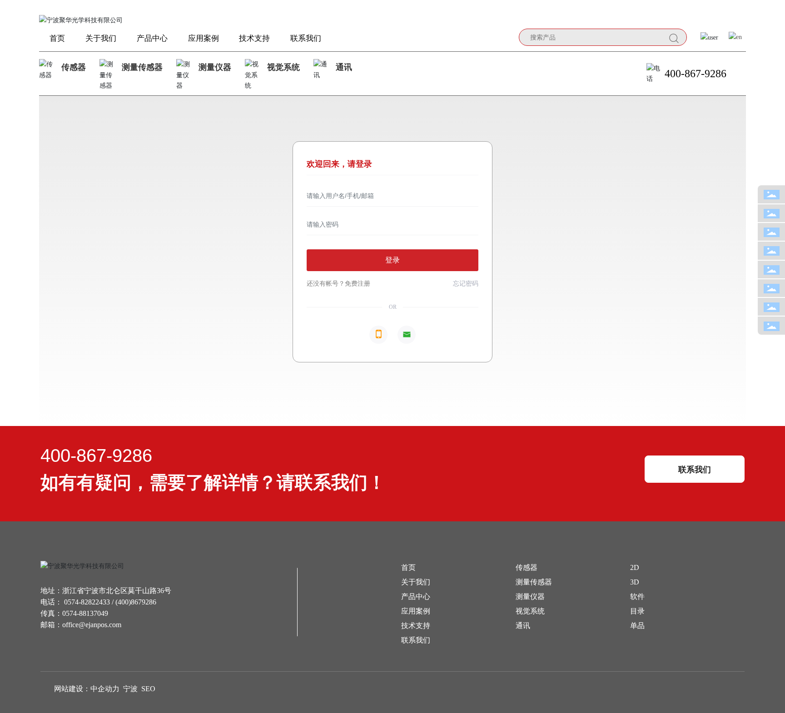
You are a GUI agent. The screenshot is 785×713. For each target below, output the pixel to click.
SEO (148, 689)
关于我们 (415, 582)
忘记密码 (465, 283)
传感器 (73, 67)
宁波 (130, 689)
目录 (637, 611)
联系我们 (415, 640)
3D (634, 582)
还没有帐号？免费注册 (338, 283)
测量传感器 (142, 67)
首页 (408, 567)
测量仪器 (215, 67)
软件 (637, 596)
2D (634, 567)
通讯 (344, 67)
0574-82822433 (87, 602)
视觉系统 (283, 67)
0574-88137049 (85, 613)
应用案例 (415, 611)
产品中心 (415, 596)
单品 (637, 625)
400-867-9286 (695, 73)
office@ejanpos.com (91, 625)
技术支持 (415, 625)
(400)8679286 (135, 602)
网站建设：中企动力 (86, 689)
